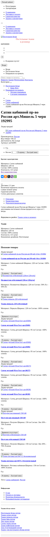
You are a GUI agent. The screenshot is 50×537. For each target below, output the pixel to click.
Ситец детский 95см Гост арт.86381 (15, 394)
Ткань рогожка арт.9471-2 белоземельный (18, 461)
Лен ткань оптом (7, 521)
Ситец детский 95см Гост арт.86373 (15, 370)
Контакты (29, 80)
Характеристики (12, 201)
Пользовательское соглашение (18, 499)
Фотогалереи (19, 80)
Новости (4, 80)
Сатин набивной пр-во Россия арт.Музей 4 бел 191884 (23, 258)
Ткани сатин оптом (8, 515)
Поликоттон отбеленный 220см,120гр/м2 (18, 280)
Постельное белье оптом (10, 513)
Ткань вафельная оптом (10, 526)
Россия (22, 480)
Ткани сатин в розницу (27, 217)
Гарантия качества (13, 16)
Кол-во (8, 152)
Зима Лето (14, 88)
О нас (8, 493)
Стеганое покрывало (18, 94)
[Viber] (12, 176)
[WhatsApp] (15, 176)
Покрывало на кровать (15, 90)
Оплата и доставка (13, 495)
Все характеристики (9, 172)
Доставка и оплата (13, 14)
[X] (8, 176)
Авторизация (11, 8)
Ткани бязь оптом (8, 519)
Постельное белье (13, 86)
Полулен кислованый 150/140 (13, 418)
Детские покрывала (18, 92)
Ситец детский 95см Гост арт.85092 (15, 347)
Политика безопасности (15, 497)
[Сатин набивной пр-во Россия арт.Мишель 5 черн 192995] (27, 133)
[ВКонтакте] (2, 176)
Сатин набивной (12, 480)
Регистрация (11, 6)
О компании (10, 12)
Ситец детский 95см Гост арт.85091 (15, 325)
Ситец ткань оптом (8, 523)
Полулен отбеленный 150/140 (13, 439)
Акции (11, 80)
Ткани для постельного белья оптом (15, 530)
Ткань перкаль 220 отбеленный (14, 304)
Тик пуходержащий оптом (11, 528)
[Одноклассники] (5, 176)
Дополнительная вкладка (16, 203)
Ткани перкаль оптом (9, 517)
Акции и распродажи (14, 19)
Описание (10, 199)
